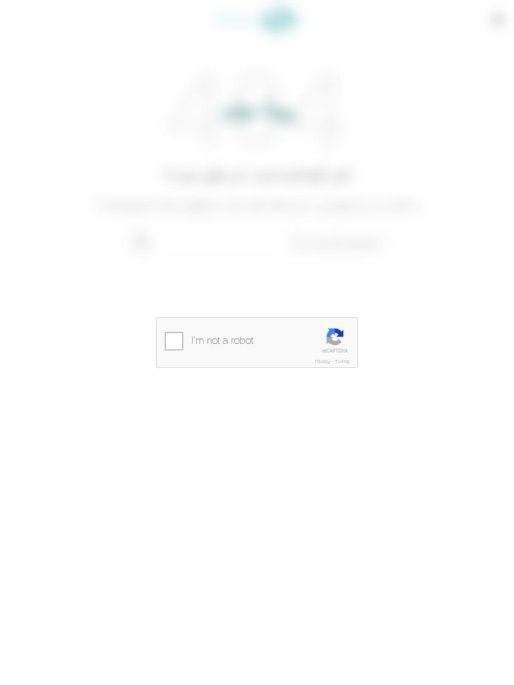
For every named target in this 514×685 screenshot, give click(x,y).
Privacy (323, 362)
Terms (342, 362)
